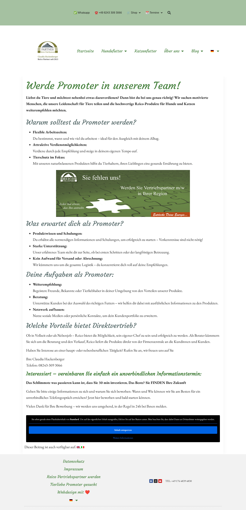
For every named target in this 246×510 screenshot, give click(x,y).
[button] (169, 12)
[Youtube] (160, 481)
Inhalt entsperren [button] (123, 429)
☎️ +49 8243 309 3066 (108, 12)
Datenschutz (73, 461)
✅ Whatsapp (82, 12)
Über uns (172, 51)
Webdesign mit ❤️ (73, 492)
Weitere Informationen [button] (123, 437)
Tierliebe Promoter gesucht (73, 484)
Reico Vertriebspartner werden (73, 476)
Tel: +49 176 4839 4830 (178, 481)
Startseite (85, 51)
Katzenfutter (146, 51)
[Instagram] (155, 481)
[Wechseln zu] (215, 51)
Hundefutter (112, 51)
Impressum (73, 469)
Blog (195, 51)
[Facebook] (151, 481)
